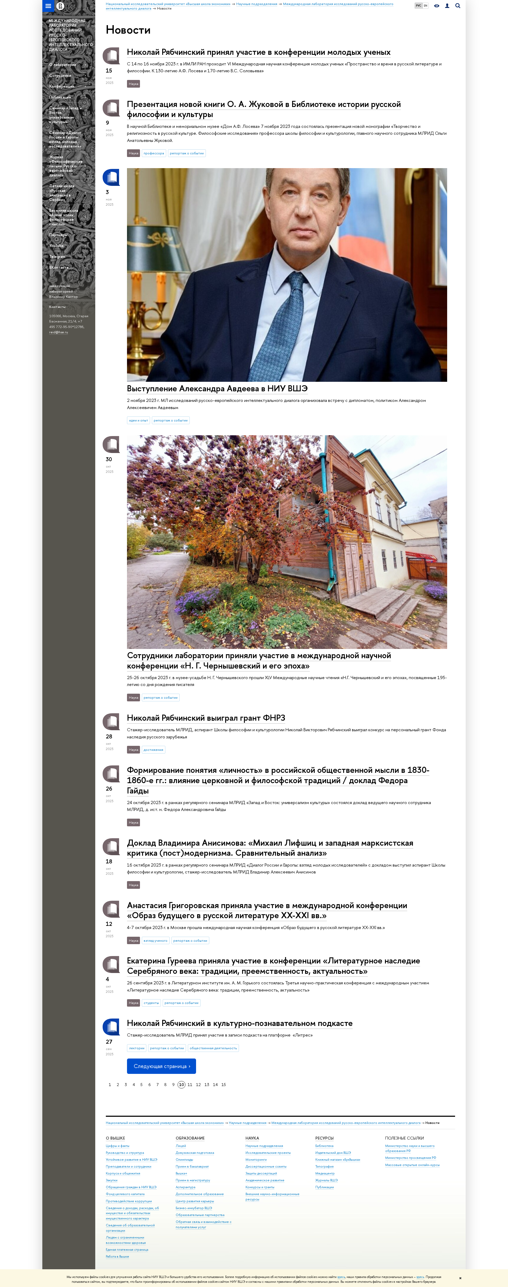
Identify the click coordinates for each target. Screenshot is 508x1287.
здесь (341, 1277)
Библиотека (324, 1145)
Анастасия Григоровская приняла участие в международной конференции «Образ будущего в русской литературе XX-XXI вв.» (267, 910)
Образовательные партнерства (200, 1215)
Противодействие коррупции (129, 1201)
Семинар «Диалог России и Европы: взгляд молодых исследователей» (65, 139)
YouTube (56, 245)
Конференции (61, 86)
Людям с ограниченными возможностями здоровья (126, 1240)
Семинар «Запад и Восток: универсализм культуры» (65, 114)
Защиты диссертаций (261, 1173)
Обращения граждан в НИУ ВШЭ (131, 1187)
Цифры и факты (117, 1145)
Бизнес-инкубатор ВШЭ (194, 1208)
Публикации (60, 97)
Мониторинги (256, 1159)
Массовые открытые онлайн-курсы (412, 1165)
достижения (153, 749)
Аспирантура (185, 1187)
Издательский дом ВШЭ (333, 1152)
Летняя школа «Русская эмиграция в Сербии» (61, 192)
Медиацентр (325, 1173)
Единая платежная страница (127, 1249)
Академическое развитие (265, 1180)
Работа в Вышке (117, 1256)
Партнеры (58, 234)
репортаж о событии (187, 153)
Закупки (111, 1180)
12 (198, 1084)
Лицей (181, 1145)
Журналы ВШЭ (326, 1180)
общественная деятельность (213, 1048)
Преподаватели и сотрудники (128, 1166)
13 (207, 1084)
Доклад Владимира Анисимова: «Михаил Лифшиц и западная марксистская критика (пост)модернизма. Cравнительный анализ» (270, 848)
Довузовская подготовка (195, 1152)
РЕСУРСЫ (324, 1138)
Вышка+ (181, 1173)
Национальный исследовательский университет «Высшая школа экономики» (165, 1122)
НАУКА (252, 1138)
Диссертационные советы (266, 1166)
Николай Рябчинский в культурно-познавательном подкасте (240, 1023)
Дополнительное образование (200, 1194)
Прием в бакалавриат (192, 1166)
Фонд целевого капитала (125, 1194)
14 (215, 1084)
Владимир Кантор (63, 296)
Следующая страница (160, 1066)
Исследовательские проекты (268, 1152)
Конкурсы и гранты (260, 1187)
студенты (151, 1002)
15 (223, 1084)
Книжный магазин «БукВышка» (337, 1159)
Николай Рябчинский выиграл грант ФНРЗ (206, 717)
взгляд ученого (155, 940)
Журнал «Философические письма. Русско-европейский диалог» (66, 166)
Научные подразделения (247, 1122)
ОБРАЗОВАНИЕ (190, 1138)
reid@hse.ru (58, 332)
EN (425, 5)
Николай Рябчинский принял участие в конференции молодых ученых (259, 51)
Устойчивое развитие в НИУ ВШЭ (131, 1159)
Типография (324, 1166)
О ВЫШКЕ (115, 1138)
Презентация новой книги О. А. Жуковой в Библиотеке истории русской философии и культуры (264, 109)
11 (190, 1084)
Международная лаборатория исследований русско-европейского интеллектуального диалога (345, 1122)
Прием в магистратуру (193, 1180)
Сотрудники (60, 75)
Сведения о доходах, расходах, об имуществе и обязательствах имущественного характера (132, 1213)
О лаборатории (62, 64)
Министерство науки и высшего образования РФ (410, 1148)
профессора (154, 153)
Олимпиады (184, 1159)
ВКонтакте (59, 267)
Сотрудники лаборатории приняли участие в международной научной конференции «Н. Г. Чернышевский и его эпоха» (259, 660)
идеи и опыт (138, 420)
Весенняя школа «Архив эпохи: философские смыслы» (63, 217)
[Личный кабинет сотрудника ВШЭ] (447, 6)
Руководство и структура (125, 1152)
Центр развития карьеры (195, 1201)
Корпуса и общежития (123, 1173)
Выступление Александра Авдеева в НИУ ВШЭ (217, 388)
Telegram (57, 256)
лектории (136, 1048)
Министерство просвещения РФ (410, 1157)
